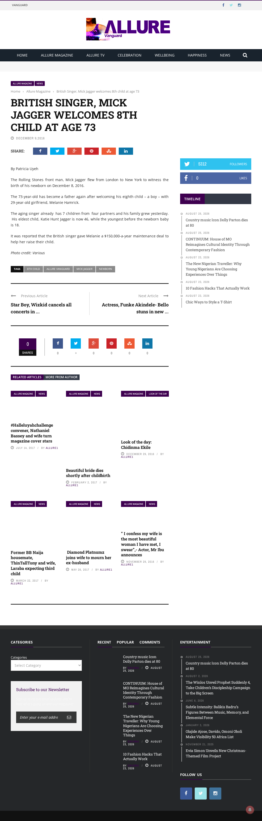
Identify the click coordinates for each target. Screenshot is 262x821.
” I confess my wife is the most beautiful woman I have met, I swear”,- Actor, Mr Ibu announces (142, 544)
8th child (33, 269)
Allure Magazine (57, 55)
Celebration (129, 55)
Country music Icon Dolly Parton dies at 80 (44, 63)
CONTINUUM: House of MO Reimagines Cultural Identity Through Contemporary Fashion (81, 68)
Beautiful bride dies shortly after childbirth (88, 473)
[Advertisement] (218, 113)
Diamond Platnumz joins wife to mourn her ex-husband (88, 557)
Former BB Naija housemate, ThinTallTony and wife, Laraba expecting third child (33, 563)
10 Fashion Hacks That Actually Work (142, 756)
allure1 (52, 448)
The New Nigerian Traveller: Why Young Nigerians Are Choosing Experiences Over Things (143, 725)
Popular (125, 642)
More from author (62, 377)
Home (22, 55)
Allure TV (95, 55)
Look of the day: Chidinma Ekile (136, 444)
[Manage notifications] (250, 810)
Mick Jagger (84, 269)
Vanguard (20, 5)
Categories (19, 657)
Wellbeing (164, 55)
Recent (104, 642)
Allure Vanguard (58, 269)
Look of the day (158, 393)
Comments (149, 642)
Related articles (27, 377)
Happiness (197, 55)
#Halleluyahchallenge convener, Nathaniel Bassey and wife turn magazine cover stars (32, 432)
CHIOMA (133, 668)
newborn (105, 269)
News (225, 55)
